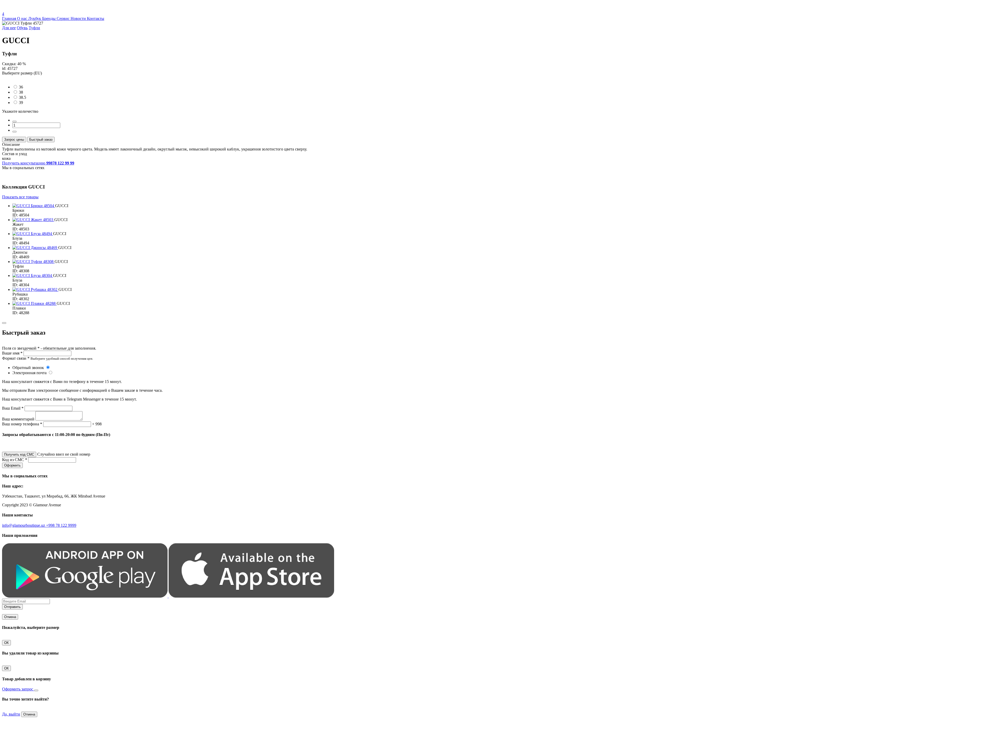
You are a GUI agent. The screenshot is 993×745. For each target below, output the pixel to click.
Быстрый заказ (40, 139)
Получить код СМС (19, 454)
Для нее (9, 28)
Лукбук (35, 18)
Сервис (64, 18)
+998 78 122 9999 (61, 525)
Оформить (12, 465)
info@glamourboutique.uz (24, 525)
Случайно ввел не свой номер (63, 454)
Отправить (12, 607)
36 (21, 87)
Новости (79, 18)
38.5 (22, 97)
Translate (40, 9)
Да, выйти (11, 714)
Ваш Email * (13, 408)
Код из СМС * (14, 459)
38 (21, 92)
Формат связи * (15, 358)
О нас (22, 18)
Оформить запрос (18, 689)
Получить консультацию (38, 163)
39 (21, 102)
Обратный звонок (28, 367)
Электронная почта (30, 373)
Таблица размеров (18, 78)
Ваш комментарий (18, 419)
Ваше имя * (12, 353)
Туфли (34, 28)
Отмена (10, 617)
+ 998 (97, 424)
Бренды (49, 18)
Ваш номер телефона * (22, 424)
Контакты (95, 18)
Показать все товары (20, 197)
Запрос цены (14, 139)
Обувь (22, 28)
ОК (6, 643)
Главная (9, 18)
